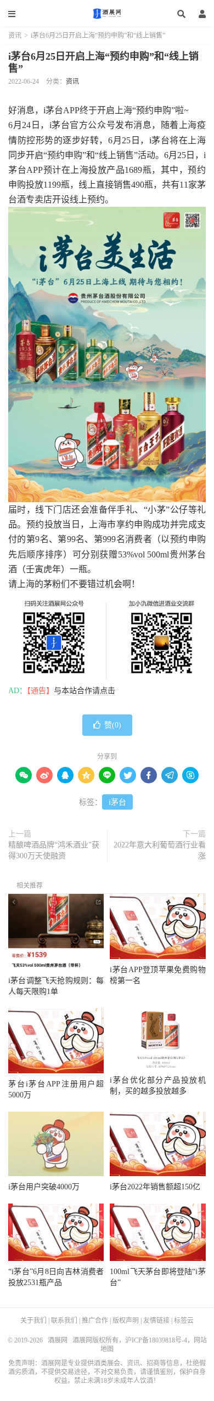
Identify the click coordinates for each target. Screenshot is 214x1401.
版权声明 (125, 1320)
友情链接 (156, 1320)
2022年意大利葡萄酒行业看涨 (160, 850)
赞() (112, 725)
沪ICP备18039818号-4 (156, 1340)
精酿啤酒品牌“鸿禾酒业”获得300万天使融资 (53, 850)
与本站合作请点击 (84, 691)
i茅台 (117, 802)
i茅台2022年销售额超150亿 (155, 1187)
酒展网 (107, 13)
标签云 (184, 1320)
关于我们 (33, 1320)
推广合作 (95, 1320)
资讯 (14, 35)
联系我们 (64, 1320)
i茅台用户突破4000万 (44, 1187)
